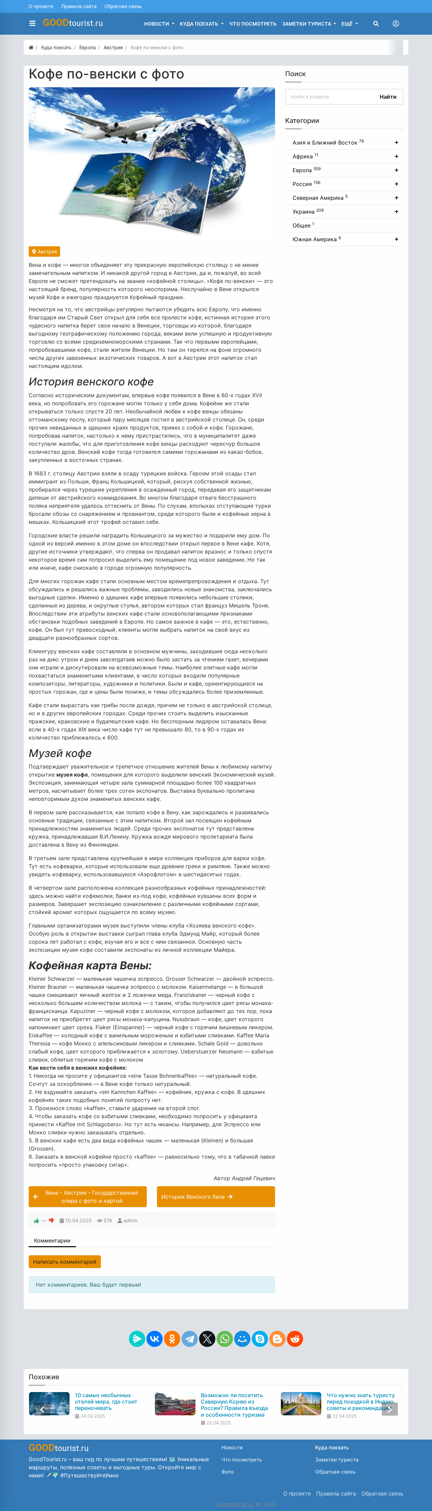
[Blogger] (277, 1339)
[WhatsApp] (225, 1339)
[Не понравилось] (51, 1220)
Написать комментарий (65, 1261)
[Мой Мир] (242, 1339)
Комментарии (52, 1240)
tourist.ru (73, 22)
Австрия (46, 251)
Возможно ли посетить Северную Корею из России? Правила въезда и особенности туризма (234, 1405)
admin (130, 1220)
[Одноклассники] (172, 1339)
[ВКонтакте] (154, 1339)
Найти (388, 96)
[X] (207, 1339)
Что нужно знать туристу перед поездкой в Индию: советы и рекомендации (361, 1401)
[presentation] (42, 1409)
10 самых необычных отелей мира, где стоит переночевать (106, 1401)
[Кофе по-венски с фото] (152, 164)
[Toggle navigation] (395, 23)
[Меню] (32, 23)
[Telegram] (190, 1339)
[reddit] (295, 1339)
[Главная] (31, 47)
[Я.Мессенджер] (137, 1339)
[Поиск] (376, 23)
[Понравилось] (36, 1220)
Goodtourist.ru (234, 1504)
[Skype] (260, 1339)
